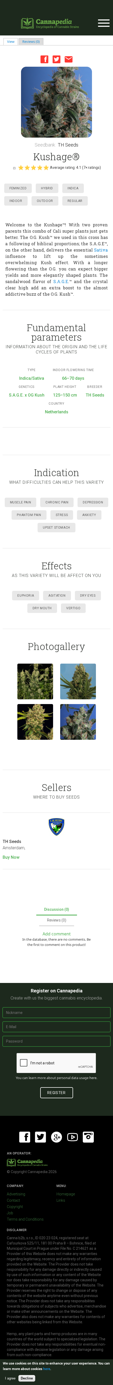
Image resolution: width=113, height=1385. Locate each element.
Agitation (56, 595)
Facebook (44, 59)
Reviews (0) (31, 41)
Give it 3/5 (33, 167)
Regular (75, 201)
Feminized (18, 188)
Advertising (16, 1194)
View (12, 41)
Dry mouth (42, 608)
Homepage (65, 1194)
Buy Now (11, 857)
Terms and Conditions (25, 1219)
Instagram (88, 1137)
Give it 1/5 (20, 167)
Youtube (72, 1137)
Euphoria (25, 595)
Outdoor (45, 201)
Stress (62, 515)
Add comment (57, 934)
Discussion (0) (56, 909)
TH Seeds (68, 145)
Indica (73, 188)
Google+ (56, 1137)
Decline (27, 1378)
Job (10, 1213)
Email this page (68, 59)
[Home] (50, 23)
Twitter (56, 59)
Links (60, 1200)
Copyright (15, 1207)
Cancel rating (14, 168)
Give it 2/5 (27, 167)
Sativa (101, 250)
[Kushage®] (56, 102)
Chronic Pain (56, 502)
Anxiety (89, 515)
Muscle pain (20, 502)
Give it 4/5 (39, 167)
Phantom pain (29, 515)
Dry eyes (88, 595)
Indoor (15, 201)
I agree (10, 1378)
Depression (93, 502)
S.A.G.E (60, 281)
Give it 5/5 (46, 167)
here (92, 1077)
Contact (13, 1200)
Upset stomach (56, 527)
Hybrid (47, 188)
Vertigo (73, 608)
